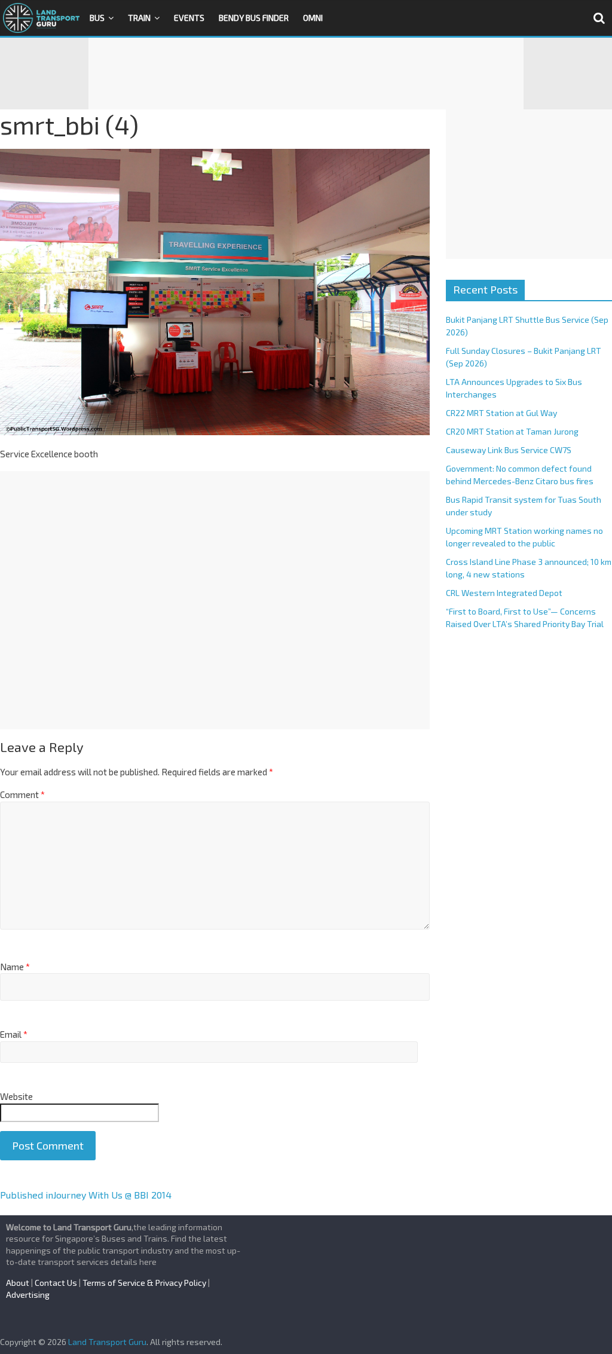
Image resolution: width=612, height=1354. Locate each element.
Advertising (28, 1294)
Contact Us (56, 1282)
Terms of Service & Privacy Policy (144, 1282)
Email (13, 1034)
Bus (97, 18)
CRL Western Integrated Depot (504, 593)
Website (16, 1096)
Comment (22, 794)
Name (15, 966)
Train (139, 18)
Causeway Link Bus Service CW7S (508, 450)
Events (189, 18)
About (17, 1282)
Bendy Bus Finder (254, 18)
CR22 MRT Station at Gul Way (501, 413)
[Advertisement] (306, 73)
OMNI (313, 18)
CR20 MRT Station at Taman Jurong (512, 431)
